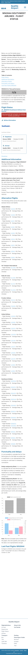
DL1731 (13, 284)
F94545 (13, 306)
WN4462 (13, 405)
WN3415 (13, 393)
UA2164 (13, 340)
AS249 (13, 209)
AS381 (13, 227)
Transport (4, 635)
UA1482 (13, 322)
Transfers (4, 643)
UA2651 (13, 352)
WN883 (13, 438)
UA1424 (13, 316)
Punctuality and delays (7, 83)
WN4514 (13, 411)
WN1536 (13, 381)
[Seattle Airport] (3, 8)
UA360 (13, 365)
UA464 (13, 371)
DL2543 (13, 290)
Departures (4, 629)
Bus (2, 637)
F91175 (13, 300)
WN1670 (13, 387)
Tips (15, 645)
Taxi (2, 639)
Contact (21, 650)
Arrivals (3, 627)
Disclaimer (16, 650)
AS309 (13, 215)
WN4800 (13, 417)
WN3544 (13, 399)
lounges (16, 641)
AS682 (13, 257)
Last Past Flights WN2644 (8, 85)
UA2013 (13, 328)
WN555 (13, 431)
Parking (16, 635)
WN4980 (13, 425)
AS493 (13, 233)
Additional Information (7, 79)
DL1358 (13, 277)
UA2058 (13, 334)
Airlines (3, 633)
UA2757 (13, 359)
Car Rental (17, 627)
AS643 (13, 251)
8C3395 (13, 267)
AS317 (12, 221)
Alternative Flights (6, 81)
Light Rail (4, 641)
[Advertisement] (14, 37)
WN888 (13, 444)
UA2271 (13, 346)
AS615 (13, 245)
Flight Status (5, 77)
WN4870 (13, 423)
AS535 (13, 239)
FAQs (15, 643)
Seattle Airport (14, 7)
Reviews (16, 639)
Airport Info (17, 625)
